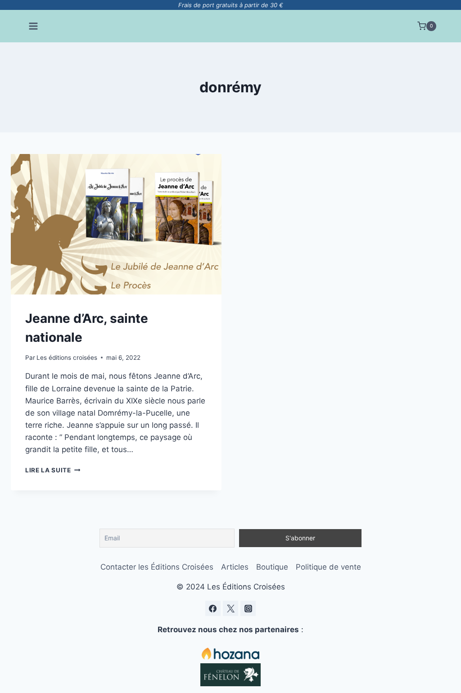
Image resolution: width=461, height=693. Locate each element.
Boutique (272, 566)
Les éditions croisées (66, 357)
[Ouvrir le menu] (33, 25)
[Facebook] (213, 608)
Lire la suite (52, 470)
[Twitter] (230, 608)
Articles (235, 566)
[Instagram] (248, 608)
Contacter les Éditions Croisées (156, 566)
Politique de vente (328, 566)
